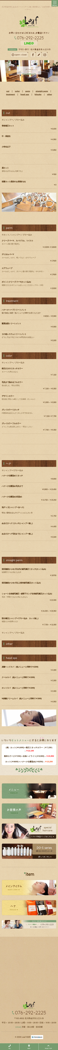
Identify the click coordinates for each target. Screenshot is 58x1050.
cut (7, 91)
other (49, 94)
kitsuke (38, 94)
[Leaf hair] (29, 21)
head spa (25, 94)
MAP (29, 1048)
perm (27, 91)
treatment (10, 94)
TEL (9, 1048)
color (17, 91)
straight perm (42, 91)
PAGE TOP (48, 1048)
